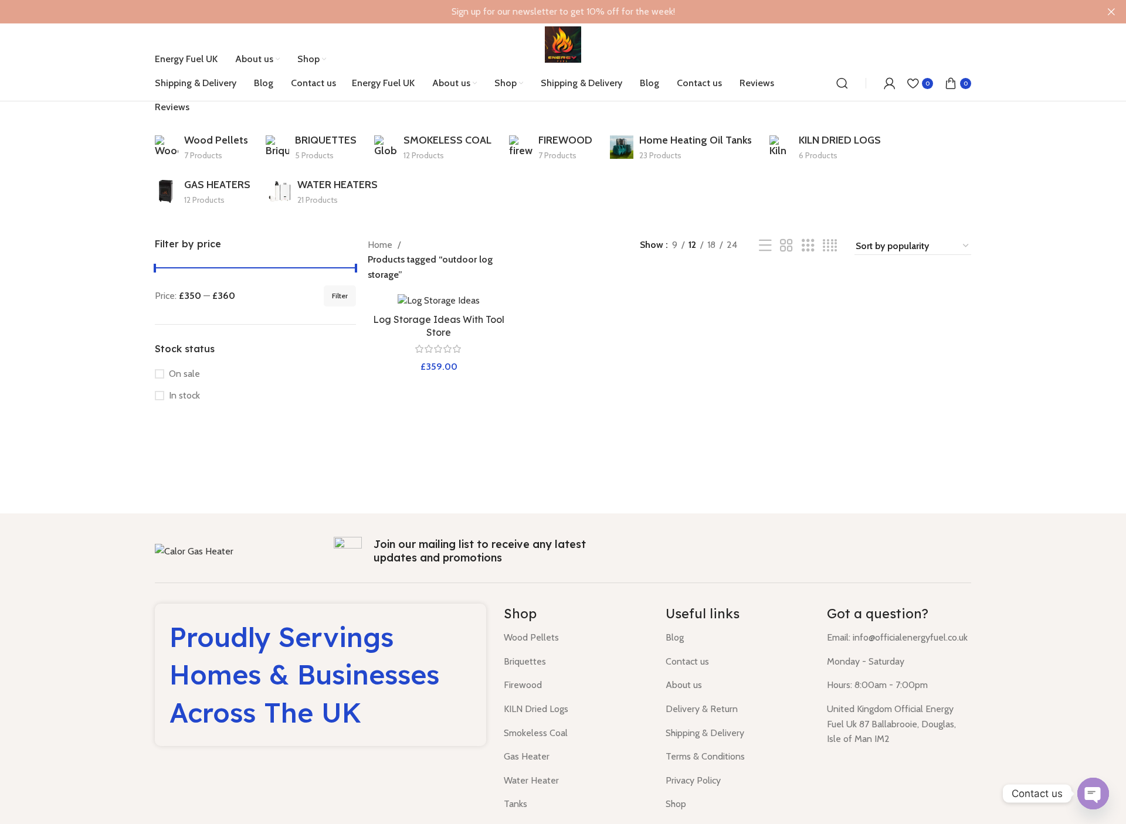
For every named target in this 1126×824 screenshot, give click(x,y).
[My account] (889, 83)
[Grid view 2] (786, 245)
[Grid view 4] (830, 245)
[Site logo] (563, 43)
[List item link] (576, 637)
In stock (184, 395)
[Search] (842, 83)
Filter (340, 295)
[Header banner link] (545, 11)
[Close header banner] (1111, 11)
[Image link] (194, 550)
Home (381, 244)
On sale (184, 373)
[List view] (765, 245)
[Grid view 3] (808, 245)
